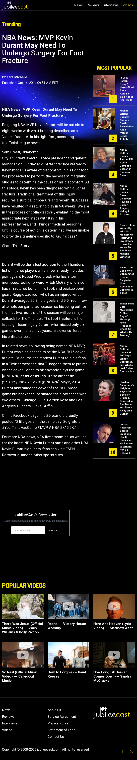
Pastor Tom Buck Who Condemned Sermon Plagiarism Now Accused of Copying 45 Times (127, 280)
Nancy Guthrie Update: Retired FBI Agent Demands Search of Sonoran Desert (126, 162)
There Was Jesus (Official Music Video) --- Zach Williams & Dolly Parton (22, 628)
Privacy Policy (58, 723)
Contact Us (56, 737)
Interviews (111, 5)
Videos (128, 5)
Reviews (93, 5)
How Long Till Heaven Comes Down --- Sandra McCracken (112, 676)
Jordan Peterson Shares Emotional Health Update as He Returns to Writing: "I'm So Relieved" (126, 439)
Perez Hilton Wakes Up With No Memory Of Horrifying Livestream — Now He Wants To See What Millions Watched (127, 241)
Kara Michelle (17, 77)
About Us (54, 710)
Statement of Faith (61, 730)
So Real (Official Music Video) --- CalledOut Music (20, 676)
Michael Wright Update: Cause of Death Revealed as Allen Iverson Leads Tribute (127, 125)
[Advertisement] (114, 48)
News (78, 5)
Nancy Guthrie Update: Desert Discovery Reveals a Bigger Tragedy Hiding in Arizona (125, 200)
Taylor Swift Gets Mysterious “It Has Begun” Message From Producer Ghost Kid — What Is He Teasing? (127, 319)
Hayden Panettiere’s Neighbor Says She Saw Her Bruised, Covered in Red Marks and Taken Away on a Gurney (127, 398)
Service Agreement (62, 717)
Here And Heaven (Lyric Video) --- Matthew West (113, 626)
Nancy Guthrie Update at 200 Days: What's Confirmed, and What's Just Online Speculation (127, 359)
